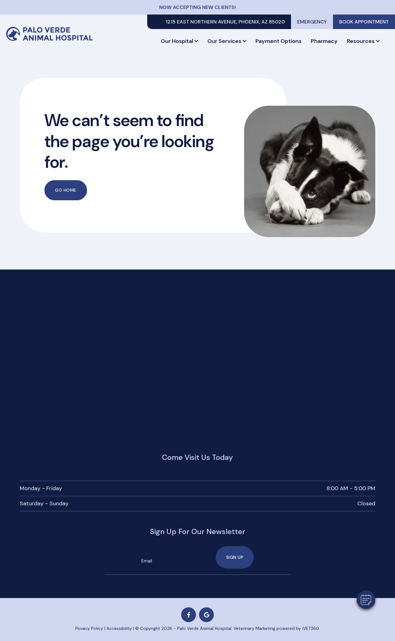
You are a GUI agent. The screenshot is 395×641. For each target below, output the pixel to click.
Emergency (312, 22)
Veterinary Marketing (254, 628)
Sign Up (234, 557)
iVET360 (310, 628)
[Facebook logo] (188, 614)
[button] (366, 599)
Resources (361, 41)
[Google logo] (206, 614)
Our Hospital (177, 41)
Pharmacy (324, 41)
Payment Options (278, 41)
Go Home (66, 190)
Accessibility (119, 628)
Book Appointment (364, 22)
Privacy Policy (89, 628)
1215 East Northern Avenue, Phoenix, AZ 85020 (225, 22)
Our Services (224, 41)
